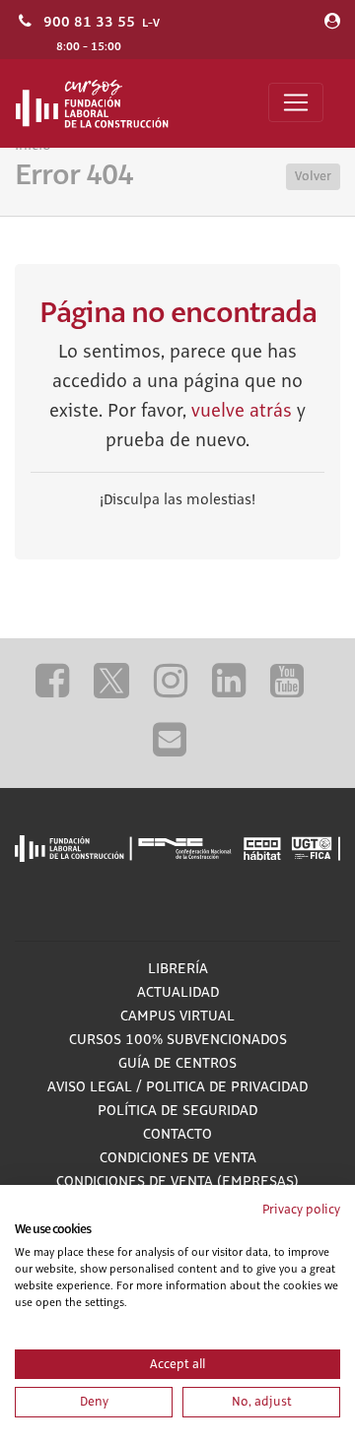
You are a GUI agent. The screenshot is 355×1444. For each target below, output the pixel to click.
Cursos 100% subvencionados (178, 1040)
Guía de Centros (177, 1064)
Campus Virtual (177, 1016)
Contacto (177, 1135)
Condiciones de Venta (178, 1158)
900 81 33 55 (89, 22)
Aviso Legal (89, 1087)
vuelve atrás (241, 412)
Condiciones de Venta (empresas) (177, 1182)
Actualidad (178, 993)
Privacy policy (301, 1209)
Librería (178, 969)
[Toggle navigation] (295, 102)
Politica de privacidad (227, 1087)
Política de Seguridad (177, 1111)
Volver (313, 176)
